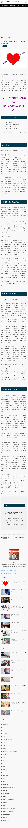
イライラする (6, 727)
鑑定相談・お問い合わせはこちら (8, 570)
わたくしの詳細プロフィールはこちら (9, 573)
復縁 (4, 766)
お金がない (5, 724)
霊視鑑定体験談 (6, 814)
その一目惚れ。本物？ (10, 122)
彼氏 (4, 763)
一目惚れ (11, 537)
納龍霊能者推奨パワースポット (10, 787)
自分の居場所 (6, 793)
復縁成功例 (5, 769)
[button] (26, 2)
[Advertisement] (14, 22)
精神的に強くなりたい (8, 784)
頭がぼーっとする (7, 817)
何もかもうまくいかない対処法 (10, 751)
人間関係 (5, 742)
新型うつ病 (5, 775)
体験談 (4, 748)
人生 (4, 736)
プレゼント (5, 730)
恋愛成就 (5, 772)
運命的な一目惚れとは (10, 126)
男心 (4, 781)
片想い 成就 (21, 537)
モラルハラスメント (7, 733)
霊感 (4, 805)
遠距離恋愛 (5, 796)
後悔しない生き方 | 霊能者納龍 (10, 2)
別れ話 (4, 754)
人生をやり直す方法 (7, 739)
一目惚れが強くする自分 (11, 128)
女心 (4, 757)
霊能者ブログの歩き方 (8, 811)
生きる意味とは (6, 778)
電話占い (4, 46)
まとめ (6, 130)
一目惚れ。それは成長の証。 (12, 124)
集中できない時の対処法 (8, 799)
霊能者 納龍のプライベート (9, 808)
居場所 (16, 537)
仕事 (4, 745)
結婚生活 (5, 790)
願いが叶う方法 (6, 820)
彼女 (4, 760)
